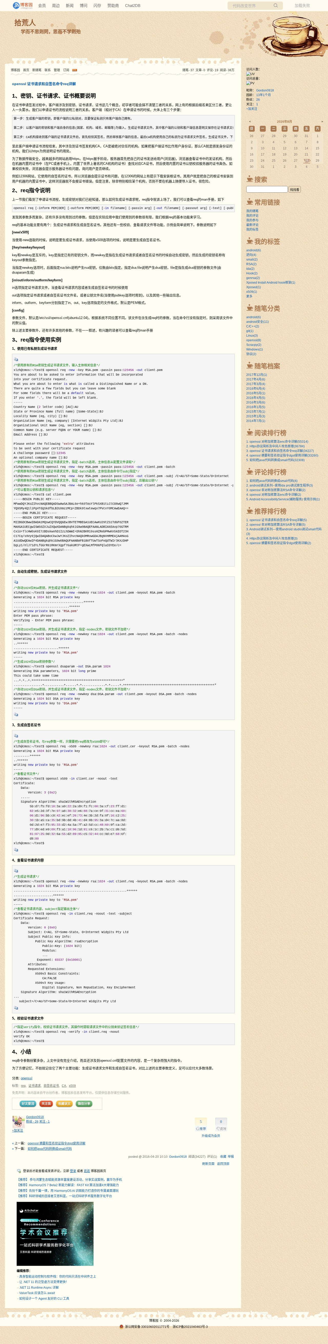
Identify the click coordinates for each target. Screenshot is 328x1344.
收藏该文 (64, 1103)
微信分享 (84, 1103)
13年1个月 (263, 95)
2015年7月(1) (255, 411)
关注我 (46, 1103)
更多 (249, 296)
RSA (251, 264)
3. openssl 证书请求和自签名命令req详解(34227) (280, 451)
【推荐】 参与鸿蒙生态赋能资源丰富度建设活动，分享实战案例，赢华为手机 (69, 1180)
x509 (72, 1086)
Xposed (253, 287)
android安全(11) (257, 322)
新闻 (70, 5)
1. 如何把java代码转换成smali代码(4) (272, 481)
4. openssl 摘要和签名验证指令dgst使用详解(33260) (282, 455)
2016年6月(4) (255, 388)
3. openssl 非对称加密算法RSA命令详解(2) (275, 490)
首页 (26, 70)
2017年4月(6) (255, 379)
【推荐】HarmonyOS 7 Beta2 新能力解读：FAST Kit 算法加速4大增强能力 (68, 1185)
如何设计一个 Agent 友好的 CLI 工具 (44, 1298)
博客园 (15, 70)
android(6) (253, 317)
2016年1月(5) (255, 407)
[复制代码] (16, 361)
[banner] (20, 5)
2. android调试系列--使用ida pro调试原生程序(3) (279, 485)
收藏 (223, 1157)
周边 (56, 5)
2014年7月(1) (255, 421)
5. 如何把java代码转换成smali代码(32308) (275, 460)
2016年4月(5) (255, 398)
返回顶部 (223, 1164)
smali (252, 259)
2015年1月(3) (255, 416)
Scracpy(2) (253, 345)
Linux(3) (252, 335)
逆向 (251, 255)
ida (250, 269)
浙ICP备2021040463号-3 (190, 1327)
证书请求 (34, 1086)
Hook (252, 273)
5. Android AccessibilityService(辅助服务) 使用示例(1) (283, 499)
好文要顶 (28, 1103)
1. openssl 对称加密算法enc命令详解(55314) (277, 441)
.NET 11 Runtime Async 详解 (39, 1287)
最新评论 (252, 225)
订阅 (66, 70)
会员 (42, 5)
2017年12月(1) (256, 375)
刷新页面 (208, 1164)
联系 (48, 70)
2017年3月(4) (255, 384)
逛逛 (87, 1171)
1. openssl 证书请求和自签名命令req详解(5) (276, 520)
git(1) (249, 331)
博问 (83, 5)
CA (64, 1086)
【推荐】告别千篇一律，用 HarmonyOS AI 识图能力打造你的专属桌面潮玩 (68, 1191)
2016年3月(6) (255, 402)
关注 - (44, 1121)
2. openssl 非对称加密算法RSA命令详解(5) (275, 524)
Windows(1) (254, 349)
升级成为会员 (211, 1136)
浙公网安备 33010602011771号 (147, 1327)
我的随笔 (252, 211)
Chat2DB (132, 5)
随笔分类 (267, 308)
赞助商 (113, 5)
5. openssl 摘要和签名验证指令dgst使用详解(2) (278, 543)
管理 (57, 70)
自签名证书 (51, 1086)
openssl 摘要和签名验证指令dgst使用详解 (56, 1143)
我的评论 (252, 216)
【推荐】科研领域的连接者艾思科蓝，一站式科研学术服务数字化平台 (64, 1196)
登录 (73, 1171)
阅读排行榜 (270, 433)
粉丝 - (32, 1121)
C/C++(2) (252, 326)
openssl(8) (253, 340)
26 (258, 99)
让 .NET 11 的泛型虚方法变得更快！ (44, 1282)
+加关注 (17, 1130)
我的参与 (252, 220)
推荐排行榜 (270, 511)
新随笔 (37, 70)
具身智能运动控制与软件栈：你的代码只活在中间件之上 (57, 1276)
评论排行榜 (270, 472)
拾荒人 (25, 23)
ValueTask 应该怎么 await (37, 1293)
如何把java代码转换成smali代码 (50, 1149)
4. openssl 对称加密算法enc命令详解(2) (273, 495)
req (23, 1086)
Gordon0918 (35, 1117)
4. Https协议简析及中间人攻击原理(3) (272, 538)
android (253, 250)
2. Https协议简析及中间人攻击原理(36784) (275, 446)
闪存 (97, 5)
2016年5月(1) (255, 393)
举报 (231, 1157)
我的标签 (252, 229)
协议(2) (251, 354)
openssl (26, 1078)
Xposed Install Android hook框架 (270, 282)
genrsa (253, 278)
